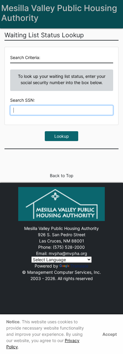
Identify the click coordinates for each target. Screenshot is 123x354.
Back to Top (61, 175)
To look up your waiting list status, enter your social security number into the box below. (61, 79)
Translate (79, 265)
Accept (109, 334)
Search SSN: (22, 100)
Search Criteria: (25, 57)
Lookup (61, 136)
